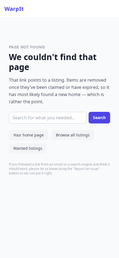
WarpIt (14, 8)
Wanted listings (27, 148)
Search (99, 117)
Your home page (28, 135)
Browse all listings (73, 135)
